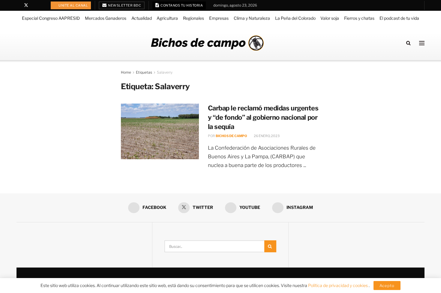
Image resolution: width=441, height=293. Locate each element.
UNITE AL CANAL (73, 5)
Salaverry (164, 72)
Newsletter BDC (124, 5)
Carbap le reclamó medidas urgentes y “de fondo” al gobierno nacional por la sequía (263, 117)
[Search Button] (408, 43)
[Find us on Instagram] (41, 5)
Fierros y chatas (359, 18)
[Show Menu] (421, 43)
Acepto (387, 285)
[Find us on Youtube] (34, 5)
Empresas (219, 18)
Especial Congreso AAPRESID (51, 18)
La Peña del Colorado (295, 18)
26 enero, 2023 (266, 136)
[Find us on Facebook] (18, 5)
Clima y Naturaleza (252, 18)
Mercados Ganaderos (105, 18)
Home (126, 72)
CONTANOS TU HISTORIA (181, 5)
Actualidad (141, 18)
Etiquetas (144, 72)
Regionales (193, 18)
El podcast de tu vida (399, 18)
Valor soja (329, 18)
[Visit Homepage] (207, 43)
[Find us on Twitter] (26, 5)
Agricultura (167, 18)
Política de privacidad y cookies (338, 285)
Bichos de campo (231, 136)
